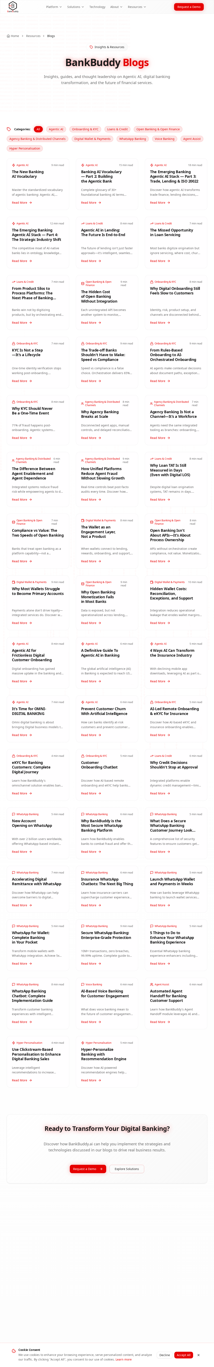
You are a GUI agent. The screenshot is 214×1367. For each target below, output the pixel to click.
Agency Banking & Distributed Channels (37, 139)
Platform (52, 7)
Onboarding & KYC (85, 129)
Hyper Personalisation (24, 148)
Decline (164, 1355)
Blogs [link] (51, 36)
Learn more (124, 1359)
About (114, 7)
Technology (97, 7)
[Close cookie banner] (198, 1355)
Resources (135, 7)
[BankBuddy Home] (13, 7)
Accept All (184, 1355)
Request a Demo (188, 7)
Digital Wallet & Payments (92, 139)
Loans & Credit (117, 129)
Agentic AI (56, 129)
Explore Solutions (127, 1169)
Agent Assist (192, 139)
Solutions (73, 7)
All (38, 129)
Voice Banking (165, 139)
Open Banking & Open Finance (158, 129)
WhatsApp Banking (132, 139)
